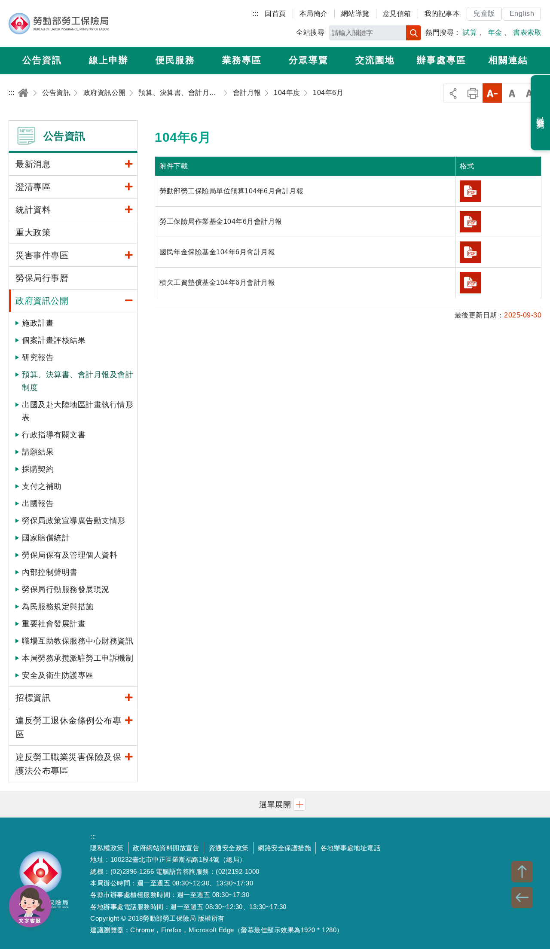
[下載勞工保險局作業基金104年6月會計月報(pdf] (470, 221)
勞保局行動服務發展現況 (66, 589)
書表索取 (527, 32)
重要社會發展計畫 (54, 623)
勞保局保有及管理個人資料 (69, 555)
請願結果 (38, 452)
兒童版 (484, 13)
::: (256, 13)
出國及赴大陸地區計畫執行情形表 (77, 411)
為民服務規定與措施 (58, 606)
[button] (275, 804)
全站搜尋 (310, 32)
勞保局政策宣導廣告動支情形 (73, 520)
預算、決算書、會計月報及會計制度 (77, 381)
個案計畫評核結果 (54, 340)
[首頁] (23, 92)
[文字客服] (30, 906)
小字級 (492, 93)
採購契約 (38, 469)
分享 (453, 93)
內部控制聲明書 (50, 572)
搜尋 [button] (413, 32)
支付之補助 (42, 486)
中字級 (512, 93)
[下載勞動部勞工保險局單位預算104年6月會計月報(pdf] (470, 191)
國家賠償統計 (46, 538)
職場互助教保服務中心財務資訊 (77, 641)
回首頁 (275, 13)
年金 (495, 32)
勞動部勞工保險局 (59, 23)
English (522, 13)
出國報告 (38, 503)
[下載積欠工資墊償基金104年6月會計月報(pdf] (470, 282)
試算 (470, 32)
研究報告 (38, 357)
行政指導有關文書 (54, 434)
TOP (522, 871)
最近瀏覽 (540, 113)
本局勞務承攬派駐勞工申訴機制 (77, 658)
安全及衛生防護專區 (58, 675)
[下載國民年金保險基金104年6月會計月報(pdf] (470, 252)
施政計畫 (38, 323)
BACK (522, 897)
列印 (473, 93)
